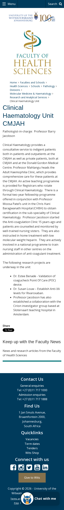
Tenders (32, 448)
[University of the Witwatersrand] (32, 17)
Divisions (15, 90)
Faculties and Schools (32, 82)
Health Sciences (19, 86)
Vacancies (32, 439)
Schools (35, 86)
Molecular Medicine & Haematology (30, 93)
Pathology (49, 86)
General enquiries (32, 386)
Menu (11, 4)
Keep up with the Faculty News (32, 341)
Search (53, 4)
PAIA (16, 503)
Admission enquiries (32, 395)
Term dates (32, 444)
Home (13, 82)
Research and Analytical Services (28, 97)
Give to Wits (32, 478)
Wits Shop (32, 453)
